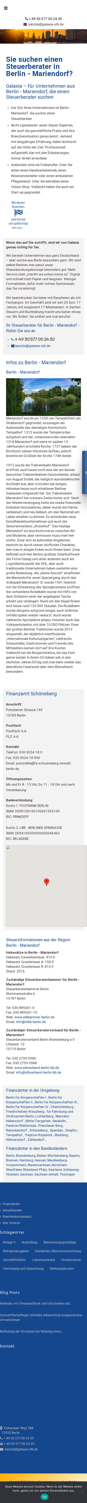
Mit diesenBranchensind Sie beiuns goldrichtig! (18, 215)
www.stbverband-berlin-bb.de (36, 1068)
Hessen (40, 1160)
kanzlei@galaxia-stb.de (45, 24)
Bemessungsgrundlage (60, 1242)
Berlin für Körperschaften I (26, 1097)
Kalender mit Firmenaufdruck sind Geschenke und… (36, 1303)
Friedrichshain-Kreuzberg (25, 1111)
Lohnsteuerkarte (43, 1260)
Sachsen (26, 1174)
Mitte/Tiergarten (38, 1121)
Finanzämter (11, 1204)
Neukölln (60, 1121)
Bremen (12, 1160)
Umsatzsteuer (71, 1260)
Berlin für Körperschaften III (56, 1102)
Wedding (61, 1135)
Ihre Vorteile (11, 1223)
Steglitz (71, 1130)
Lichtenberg (44, 1116)
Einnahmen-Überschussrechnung (58, 1251)
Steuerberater (12, 1210)
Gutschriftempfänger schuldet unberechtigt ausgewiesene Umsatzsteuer (41, 1317)
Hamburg (26, 1160)
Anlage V (9, 1242)
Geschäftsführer (14, 1260)
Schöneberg (38, 1130)
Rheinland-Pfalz (35, 1170)
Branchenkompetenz (17, 1217)
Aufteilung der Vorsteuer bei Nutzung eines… (31, 1331)
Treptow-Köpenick (39, 1135)
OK (45, 1497)
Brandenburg (25, 1156)
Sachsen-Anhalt (46, 1174)
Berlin (10, 1156)
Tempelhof (14, 1135)
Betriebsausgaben (16, 1251)
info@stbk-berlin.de (31, 1022)
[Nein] (82, 1492)
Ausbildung (29, 1242)
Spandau (57, 1130)
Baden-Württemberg (52, 1156)
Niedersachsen (39, 1165)
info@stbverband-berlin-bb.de (38, 1072)
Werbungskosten (62, 1269)
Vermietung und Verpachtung (23, 1269)
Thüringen (67, 1174)
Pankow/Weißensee (21, 1126)
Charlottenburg (62, 1107)
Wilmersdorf (16, 1140)
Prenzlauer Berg (50, 1126)
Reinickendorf (17, 1130)
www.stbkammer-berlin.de (34, 1017)
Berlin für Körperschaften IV (27, 1107)
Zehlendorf (36, 1140)
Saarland (55, 1170)
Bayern (74, 1156)
